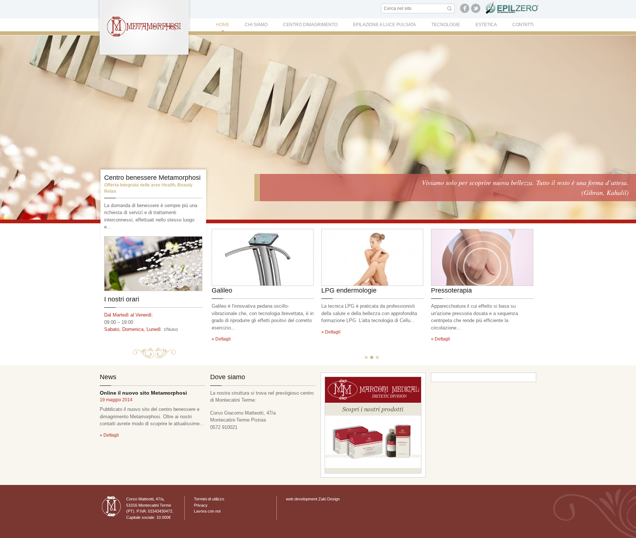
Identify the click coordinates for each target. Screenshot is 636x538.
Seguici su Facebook (464, 8)
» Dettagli (221, 339)
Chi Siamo (256, 24)
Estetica (486, 24)
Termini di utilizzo (209, 499)
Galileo (222, 290)
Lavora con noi (207, 511)
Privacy (201, 505)
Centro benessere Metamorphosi (152, 177)
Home (222, 24)
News (108, 377)
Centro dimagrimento (310, 24)
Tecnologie (445, 24)
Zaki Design (329, 499)
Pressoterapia (451, 290)
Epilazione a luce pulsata (384, 24)
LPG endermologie (349, 290)
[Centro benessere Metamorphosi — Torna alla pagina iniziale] (144, 27)
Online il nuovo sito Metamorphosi (143, 393)
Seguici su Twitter (475, 8)
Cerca (449, 8)
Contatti (522, 24)
